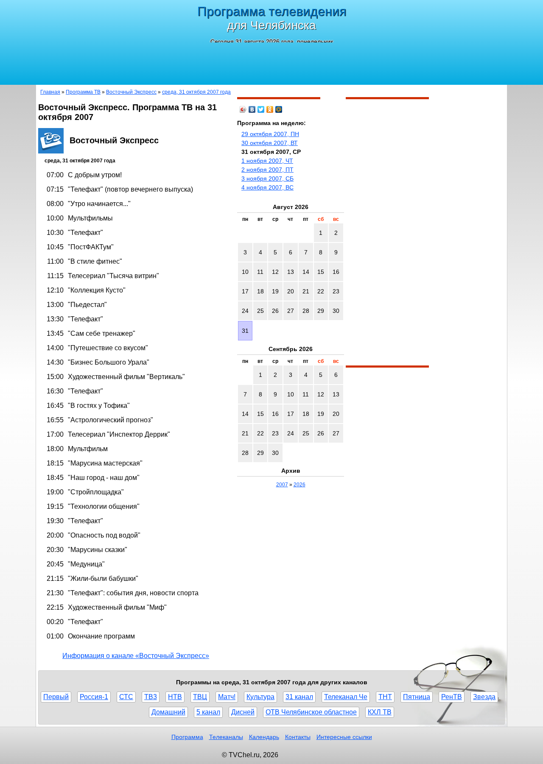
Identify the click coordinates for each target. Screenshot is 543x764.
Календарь (264, 736)
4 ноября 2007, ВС (267, 187)
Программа (187, 736)
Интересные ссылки (344, 736)
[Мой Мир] (278, 109)
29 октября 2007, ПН (270, 134)
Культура (260, 696)
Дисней (243, 712)
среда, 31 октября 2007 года (196, 92)
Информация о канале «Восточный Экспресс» (135, 655)
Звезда (484, 696)
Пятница (416, 696)
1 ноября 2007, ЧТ (267, 160)
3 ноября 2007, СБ (267, 178)
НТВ (175, 696)
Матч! (226, 696)
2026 (299, 485)
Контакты (298, 736)
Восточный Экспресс (131, 92)
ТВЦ (200, 696)
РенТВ (451, 696)
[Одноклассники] (270, 109)
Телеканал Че (345, 696)
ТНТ (385, 696)
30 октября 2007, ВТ (269, 142)
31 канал (299, 696)
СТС (126, 696)
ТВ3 (150, 696)
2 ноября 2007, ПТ (267, 169)
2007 (282, 485)
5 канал (208, 712)
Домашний (168, 712)
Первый (56, 696)
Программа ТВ (83, 92)
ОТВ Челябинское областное (311, 712)
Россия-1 (94, 696)
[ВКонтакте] (252, 109)
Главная (50, 92)
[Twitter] (261, 109)
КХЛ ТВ (380, 712)
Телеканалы (226, 736)
